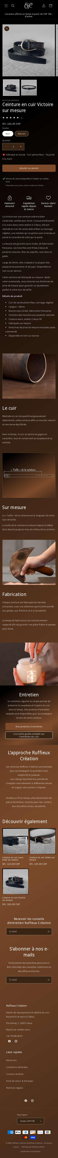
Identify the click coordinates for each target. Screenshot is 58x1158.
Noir (8, 133)
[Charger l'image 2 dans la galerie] (29, 88)
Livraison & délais (15, 1074)
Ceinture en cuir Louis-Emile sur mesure (13, 858)
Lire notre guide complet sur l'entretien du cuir (29, 735)
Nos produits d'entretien (29, 726)
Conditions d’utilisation (30, 1151)
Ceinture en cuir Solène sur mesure (42, 858)
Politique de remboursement (33, 1147)
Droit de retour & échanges (19, 1081)
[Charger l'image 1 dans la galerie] (11, 88)
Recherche (11, 1060)
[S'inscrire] (48, 931)
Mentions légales (14, 1087)
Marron (22, 133)
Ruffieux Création (19, 1143)
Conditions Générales (17, 1067)
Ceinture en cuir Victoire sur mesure (14, 899)
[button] (6, 5)
